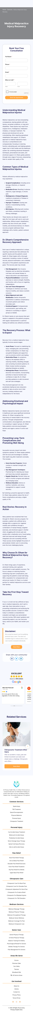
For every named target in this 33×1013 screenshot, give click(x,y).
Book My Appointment (16, 97)
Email (7, 72)
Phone (7, 64)
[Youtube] (20, 1002)
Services (9, 9)
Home (4, 9)
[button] (12, 658)
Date (6, 86)
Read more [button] (7, 701)
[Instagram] (16, 1002)
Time (18, 86)
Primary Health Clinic (16, 1009)
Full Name (8, 56)
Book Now (16, 766)
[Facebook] (13, 1002)
